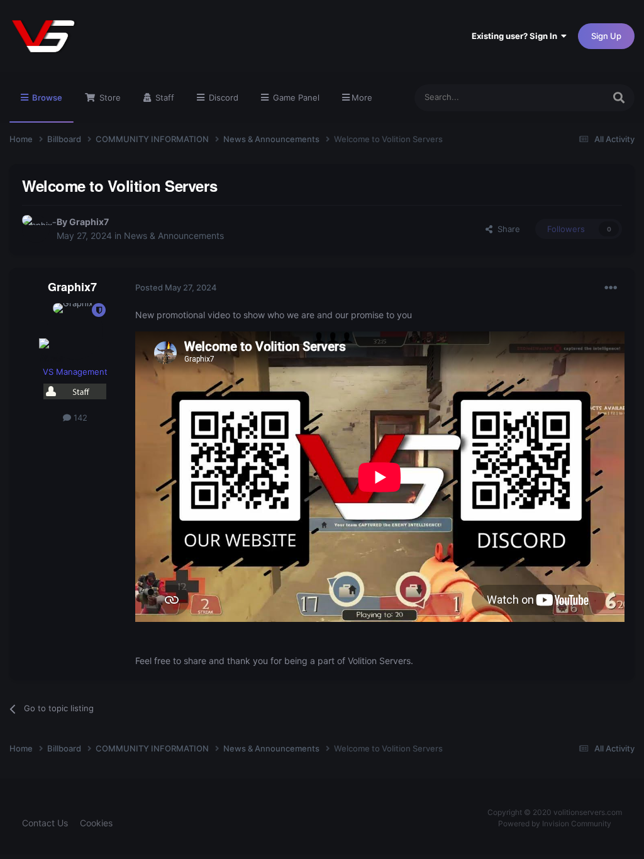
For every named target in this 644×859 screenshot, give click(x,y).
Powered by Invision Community (554, 823)
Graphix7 (89, 221)
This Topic (568, 97)
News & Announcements (174, 235)
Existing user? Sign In (516, 36)
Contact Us (45, 822)
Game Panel (294, 97)
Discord (222, 97)
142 (79, 418)
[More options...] (611, 288)
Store (109, 97)
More (362, 97)
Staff (163, 97)
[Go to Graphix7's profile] (36, 229)
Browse (46, 97)
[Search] (619, 97)
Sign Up (606, 36)
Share (506, 229)
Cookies (96, 822)
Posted (176, 287)
